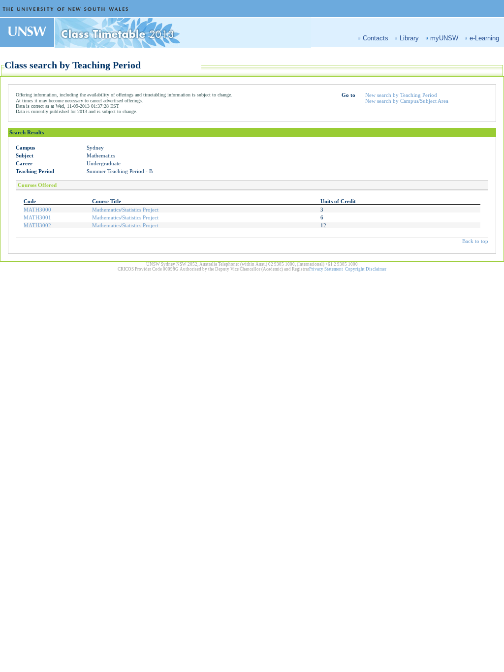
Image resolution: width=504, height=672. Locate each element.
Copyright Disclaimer (365, 269)
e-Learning (484, 38)
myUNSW (444, 38)
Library (409, 38)
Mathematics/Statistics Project (125, 210)
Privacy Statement (326, 269)
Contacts (375, 38)
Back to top (475, 241)
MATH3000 (37, 210)
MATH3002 (37, 225)
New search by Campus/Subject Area (406, 101)
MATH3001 (37, 217)
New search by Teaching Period (401, 95)
